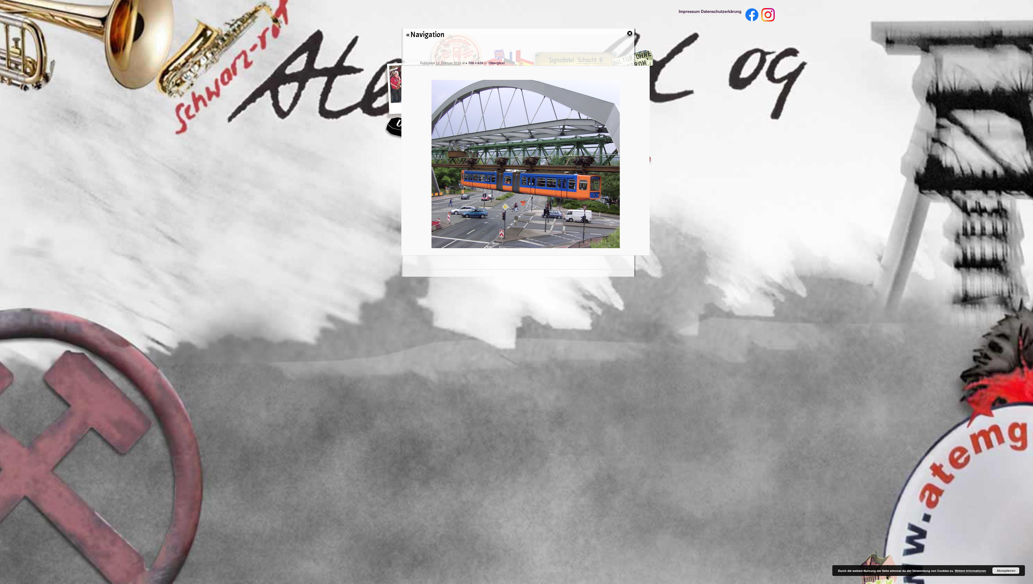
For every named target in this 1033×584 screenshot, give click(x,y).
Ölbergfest (497, 63)
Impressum (689, 11)
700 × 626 (475, 63)
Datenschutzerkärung (721, 11)
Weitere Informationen (970, 571)
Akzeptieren (1006, 570)
